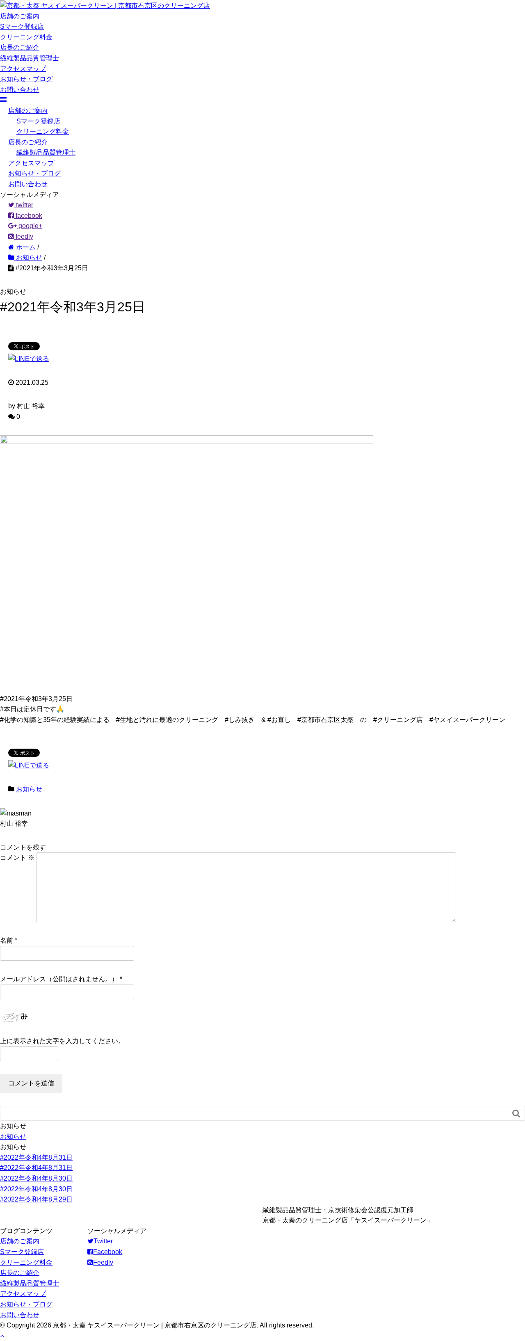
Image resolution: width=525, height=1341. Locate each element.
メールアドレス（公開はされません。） (59, 978)
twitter (23, 204)
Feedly (103, 1262)
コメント (17, 857)
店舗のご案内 (19, 16)
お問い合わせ (19, 89)
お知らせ (29, 789)
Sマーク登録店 (22, 26)
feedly (23, 236)
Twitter (103, 1241)
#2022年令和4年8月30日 (36, 1178)
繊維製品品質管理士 (29, 58)
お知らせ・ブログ (26, 78)
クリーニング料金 (26, 37)
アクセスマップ (23, 68)
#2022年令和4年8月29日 (36, 1199)
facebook (28, 215)
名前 (6, 940)
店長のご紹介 (19, 47)
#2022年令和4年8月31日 (36, 1157)
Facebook (107, 1251)
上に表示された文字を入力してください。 (62, 1040)
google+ (29, 225)
